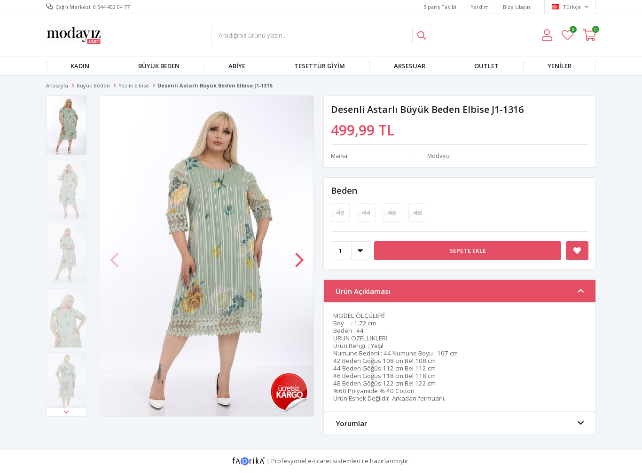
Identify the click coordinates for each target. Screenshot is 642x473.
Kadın (79, 66)
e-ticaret (319, 460)
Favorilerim (572, 30)
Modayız (438, 156)
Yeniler (560, 66)
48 (418, 212)
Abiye (236, 66)
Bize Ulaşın (516, 6)
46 (392, 212)
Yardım (479, 6)
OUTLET (486, 66)
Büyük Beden (159, 66)
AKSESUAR (409, 66)
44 (366, 212)
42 (340, 212)
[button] (66, 412)
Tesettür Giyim (319, 66)
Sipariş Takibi (439, 6)
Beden (344, 190)
